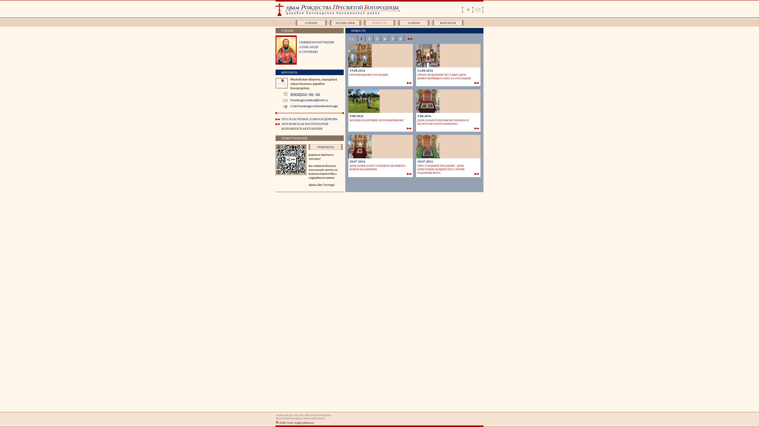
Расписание (345, 23)
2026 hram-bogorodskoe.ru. (296, 422)
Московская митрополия (304, 124)
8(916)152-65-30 (305, 94)
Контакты (448, 23)
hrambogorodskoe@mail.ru (309, 100)
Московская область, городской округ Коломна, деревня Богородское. (313, 84)
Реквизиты (325, 147)
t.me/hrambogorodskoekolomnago (314, 106)
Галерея (414, 23)
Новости (379, 23)
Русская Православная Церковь (309, 119)
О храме (311, 23)
